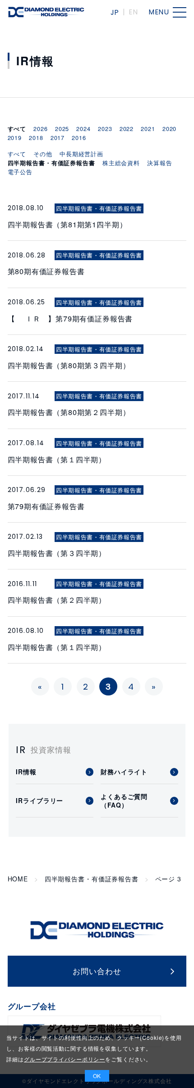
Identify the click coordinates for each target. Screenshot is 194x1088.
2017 (58, 137)
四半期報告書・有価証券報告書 (92, 879)
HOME (18, 879)
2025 (62, 128)
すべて (17, 153)
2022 (127, 128)
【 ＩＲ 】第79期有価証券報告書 (70, 318)
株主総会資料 (121, 162)
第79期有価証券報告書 (46, 506)
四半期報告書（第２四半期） (57, 599)
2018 (36, 137)
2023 (105, 128)
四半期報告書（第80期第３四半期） (69, 365)
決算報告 (159, 162)
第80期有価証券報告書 (46, 271)
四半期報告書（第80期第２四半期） (69, 411)
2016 (79, 137)
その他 (42, 153)
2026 (40, 128)
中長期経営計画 (81, 153)
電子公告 (20, 171)
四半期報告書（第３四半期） (57, 552)
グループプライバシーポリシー (64, 1059)
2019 (15, 137)
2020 (169, 128)
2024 (83, 128)
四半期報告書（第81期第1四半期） (67, 224)
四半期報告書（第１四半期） (57, 459)
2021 (148, 128)
